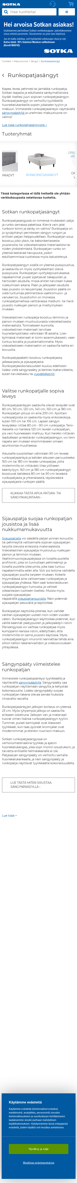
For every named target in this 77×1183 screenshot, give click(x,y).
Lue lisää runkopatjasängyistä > (24, 125)
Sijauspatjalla (11, 538)
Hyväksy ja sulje (38, 1149)
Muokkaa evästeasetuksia (38, 1162)
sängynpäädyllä (13, 113)
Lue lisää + (9, 815)
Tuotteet (6, 61)
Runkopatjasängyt (50, 61)
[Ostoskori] (72, 4)
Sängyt (34, 61)
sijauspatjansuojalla (32, 599)
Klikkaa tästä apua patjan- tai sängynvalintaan (35, 495)
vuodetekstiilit (44, 374)
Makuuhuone (21, 61)
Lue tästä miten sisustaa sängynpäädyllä (31, 785)
